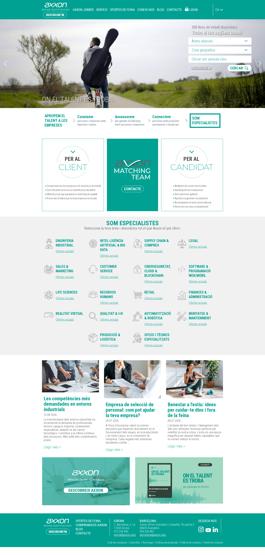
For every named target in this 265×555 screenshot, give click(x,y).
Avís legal (148, 542)
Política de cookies (190, 542)
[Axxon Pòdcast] (179, 480)
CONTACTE (132, 189)
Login (193, 10)
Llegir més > (52, 447)
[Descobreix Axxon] (86, 481)
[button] (259, 64)
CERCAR (236, 68)
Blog (160, 10)
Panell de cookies (213, 542)
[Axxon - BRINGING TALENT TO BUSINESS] (56, 9)
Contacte (174, 10)
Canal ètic (134, 542)
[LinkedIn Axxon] (215, 530)
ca (217, 10)
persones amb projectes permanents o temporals (165, 120)
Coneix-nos (145, 10)
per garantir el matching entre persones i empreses (129, 120)
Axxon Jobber (83, 10)
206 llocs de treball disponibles (214, 27)
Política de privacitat (167, 542)
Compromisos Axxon (91, 525)
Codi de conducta (117, 542)
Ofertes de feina (122, 10)
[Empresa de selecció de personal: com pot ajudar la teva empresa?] (132, 379)
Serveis (101, 10)
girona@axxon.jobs (125, 535)
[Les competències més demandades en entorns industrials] (70, 376)
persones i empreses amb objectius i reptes (91, 120)
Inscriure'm (55, 15)
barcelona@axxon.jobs (153, 535)
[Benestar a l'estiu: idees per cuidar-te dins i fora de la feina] (194, 379)
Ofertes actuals (65, 251)
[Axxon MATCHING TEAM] (73, 162)
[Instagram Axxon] (201, 530)
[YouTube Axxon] (208, 530)
